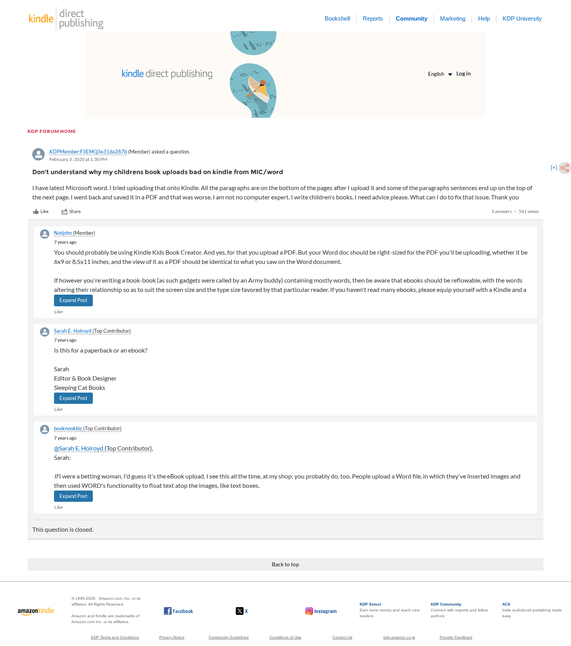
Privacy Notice (172, 637)
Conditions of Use (285, 637)
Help (484, 18)
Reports (373, 18)
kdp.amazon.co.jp (399, 637)
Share (75, 211)
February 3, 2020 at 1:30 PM (78, 159)
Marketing (452, 18)
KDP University (522, 18)
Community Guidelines (229, 637)
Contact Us (342, 637)
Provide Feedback (456, 637)
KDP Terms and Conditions (115, 637)
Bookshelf (337, 18)
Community (411, 18)
